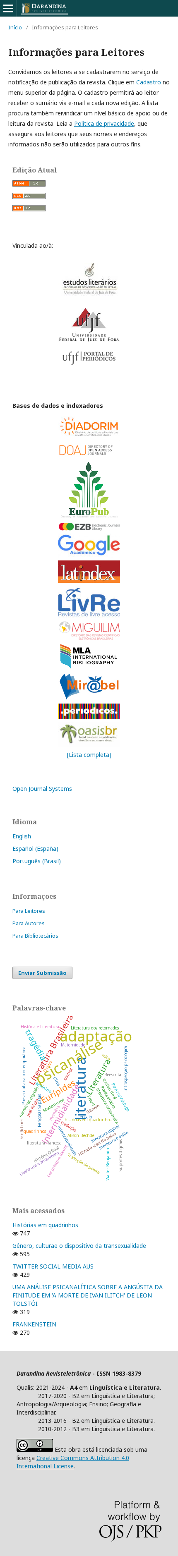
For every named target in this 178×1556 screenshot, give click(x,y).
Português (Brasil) (36, 861)
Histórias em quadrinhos (45, 1225)
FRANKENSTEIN (34, 1324)
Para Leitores (28, 910)
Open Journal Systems (42, 788)
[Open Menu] (8, 8)
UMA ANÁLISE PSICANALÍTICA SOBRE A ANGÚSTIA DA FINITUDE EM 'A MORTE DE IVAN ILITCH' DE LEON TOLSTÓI (87, 1295)
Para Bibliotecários (35, 935)
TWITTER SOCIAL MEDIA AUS (53, 1266)
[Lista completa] (89, 755)
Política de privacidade (104, 123)
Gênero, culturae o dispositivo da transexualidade (79, 1246)
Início (15, 27)
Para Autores (28, 923)
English (21, 836)
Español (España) (35, 848)
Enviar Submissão (42, 973)
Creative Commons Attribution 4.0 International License (73, 1462)
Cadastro (148, 82)
